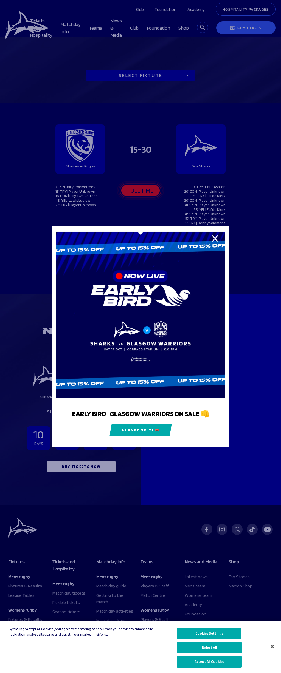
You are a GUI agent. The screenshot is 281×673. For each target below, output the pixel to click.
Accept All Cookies (209, 662)
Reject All (209, 648)
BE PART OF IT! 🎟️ (141, 430)
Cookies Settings (209, 633)
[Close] (272, 646)
